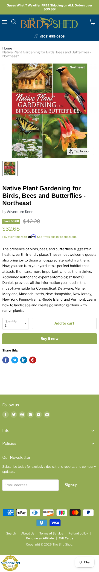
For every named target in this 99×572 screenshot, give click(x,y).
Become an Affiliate (40, 538)
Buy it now (49, 339)
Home (7, 48)
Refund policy (78, 533)
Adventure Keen (20, 212)
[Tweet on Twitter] (14, 360)
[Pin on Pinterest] (32, 360)
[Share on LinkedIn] (23, 360)
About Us (27, 533)
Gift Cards (66, 538)
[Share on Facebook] (5, 360)
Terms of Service (51, 533)
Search (11, 533)
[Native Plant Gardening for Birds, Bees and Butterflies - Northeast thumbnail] (10, 168)
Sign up (71, 485)
